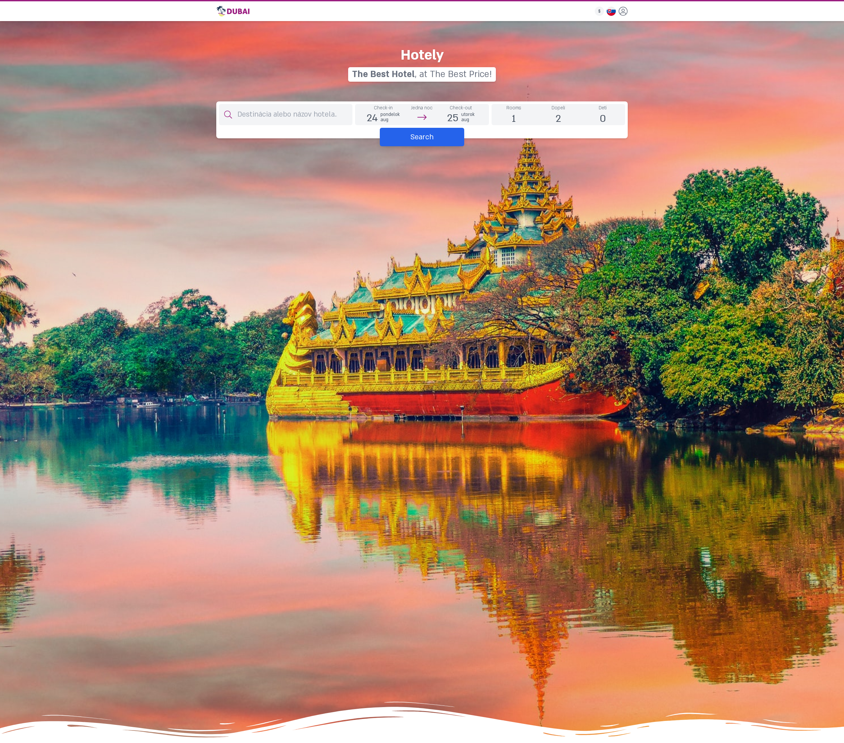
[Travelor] (233, 11)
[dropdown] (623, 11)
